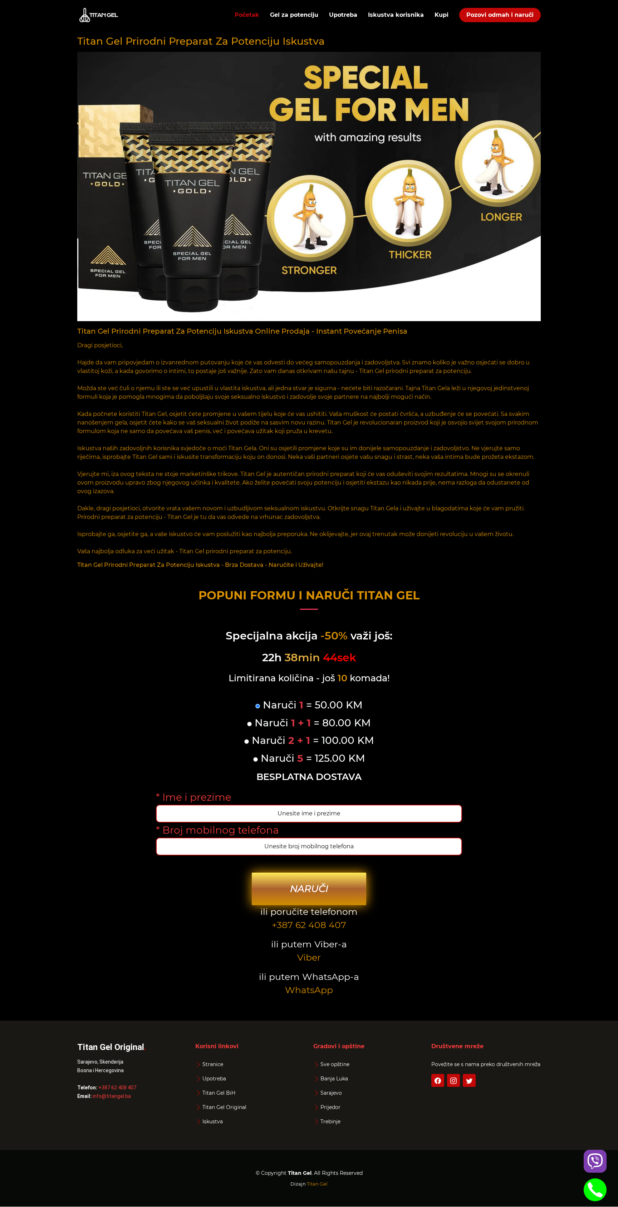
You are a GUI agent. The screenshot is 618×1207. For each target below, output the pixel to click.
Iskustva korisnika (396, 14)
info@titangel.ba (112, 1096)
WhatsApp (309, 990)
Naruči (309, 888)
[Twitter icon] (469, 1080)
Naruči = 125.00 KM (311, 758)
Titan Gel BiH (218, 1092)
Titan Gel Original (224, 1107)
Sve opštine (334, 1064)
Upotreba (343, 14)
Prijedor (330, 1107)
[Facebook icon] (437, 1080)
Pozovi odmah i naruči (500, 14)
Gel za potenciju (294, 14)
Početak (247, 14)
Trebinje (330, 1121)
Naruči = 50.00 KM (311, 705)
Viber (309, 957)
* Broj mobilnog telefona (217, 830)
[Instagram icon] (453, 1080)
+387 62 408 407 (309, 924)
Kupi (441, 14)
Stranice (212, 1064)
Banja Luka (334, 1078)
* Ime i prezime (193, 797)
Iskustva (212, 1121)
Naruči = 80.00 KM (311, 723)
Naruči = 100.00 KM (311, 740)
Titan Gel (317, 1184)
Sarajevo (331, 1092)
